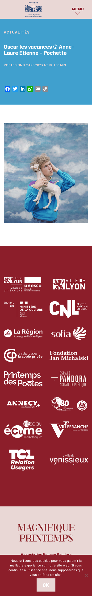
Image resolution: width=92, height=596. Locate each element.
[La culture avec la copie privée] (23, 359)
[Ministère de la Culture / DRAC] (23, 312)
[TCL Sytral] (23, 463)
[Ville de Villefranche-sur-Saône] (69, 433)
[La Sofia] (69, 337)
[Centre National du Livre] (69, 312)
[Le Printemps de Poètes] (23, 382)
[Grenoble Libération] (69, 407)
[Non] (86, 575)
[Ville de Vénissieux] (69, 463)
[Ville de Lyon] (69, 287)
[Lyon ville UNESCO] (23, 287)
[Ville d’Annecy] (23, 407)
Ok (46, 585)
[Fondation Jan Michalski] (69, 359)
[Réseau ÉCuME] (23, 433)
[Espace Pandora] (69, 382)
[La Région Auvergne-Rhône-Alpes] (23, 337)
